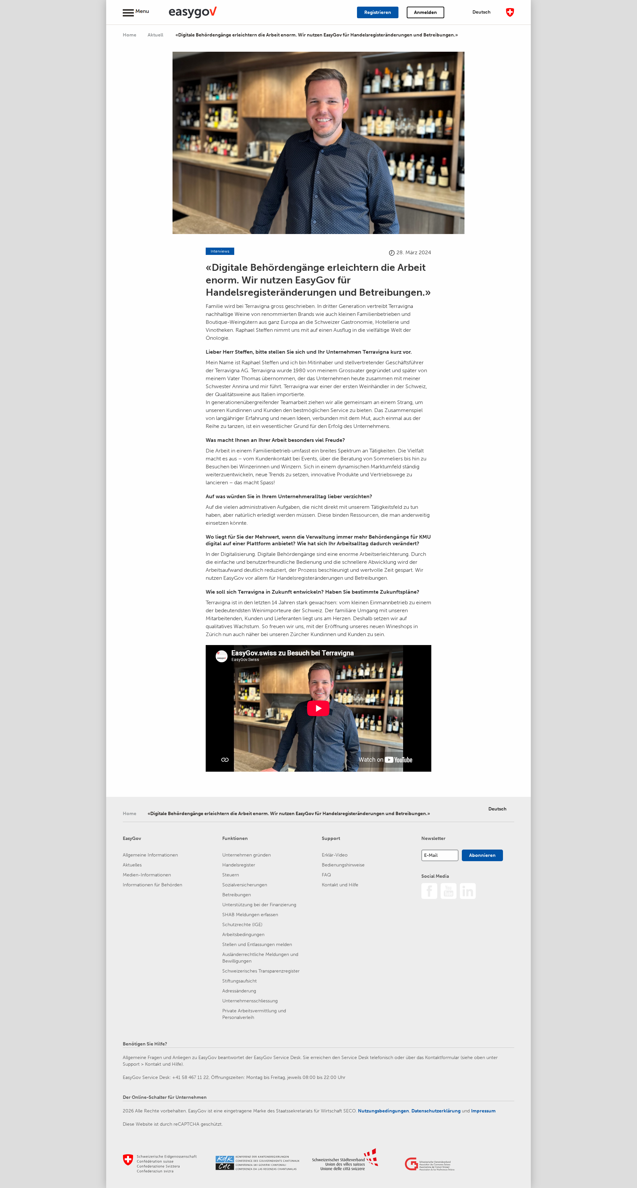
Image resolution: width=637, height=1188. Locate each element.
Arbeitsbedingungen (243, 934)
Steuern (230, 875)
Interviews (220, 251)
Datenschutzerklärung (435, 1111)
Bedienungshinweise (343, 865)
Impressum (483, 1111)
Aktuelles (132, 865)
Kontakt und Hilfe (340, 885)
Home (129, 35)
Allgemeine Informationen (150, 855)
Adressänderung (239, 991)
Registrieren (377, 12)
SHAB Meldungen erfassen (250, 915)
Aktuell (156, 35)
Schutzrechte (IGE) (242, 924)
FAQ (326, 875)
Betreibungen (236, 895)
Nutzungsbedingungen (383, 1111)
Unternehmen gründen (246, 855)
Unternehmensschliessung (250, 1001)
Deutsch (481, 12)
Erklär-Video (335, 855)
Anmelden (425, 12)
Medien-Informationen (147, 875)
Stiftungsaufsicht (239, 981)
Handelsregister (238, 865)
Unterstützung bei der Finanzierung (259, 905)
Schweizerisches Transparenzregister (261, 971)
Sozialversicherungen (244, 885)
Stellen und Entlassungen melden (257, 944)
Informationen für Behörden (152, 885)
